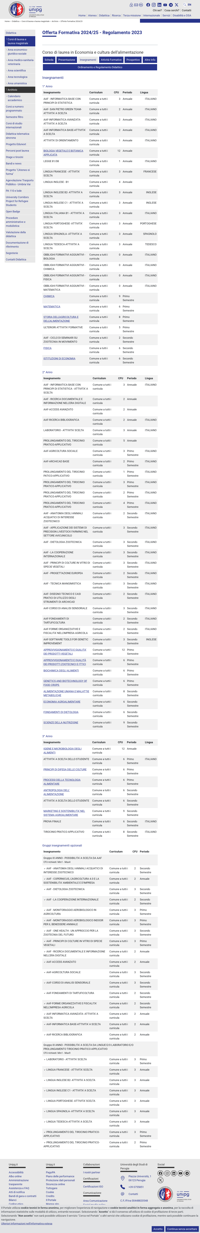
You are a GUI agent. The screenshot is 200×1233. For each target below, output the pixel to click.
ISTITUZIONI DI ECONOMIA (59, 358)
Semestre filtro (14, 117)
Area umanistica (17, 83)
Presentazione (66, 59)
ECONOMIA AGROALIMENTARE (61, 701)
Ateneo (92, 15)
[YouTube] (165, 4)
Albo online (15, 1176)
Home (82, 15)
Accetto (158, 1229)
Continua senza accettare (182, 1229)
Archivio (12, 89)
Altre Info (150, 59)
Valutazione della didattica (16, 234)
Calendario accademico (15, 98)
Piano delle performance (60, 1176)
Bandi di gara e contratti (22, 1196)
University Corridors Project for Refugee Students (17, 201)
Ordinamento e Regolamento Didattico (100, 67)
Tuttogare (51, 1188)
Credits (50, 1196)
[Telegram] (171, 4)
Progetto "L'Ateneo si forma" (18, 171)
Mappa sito (52, 1203)
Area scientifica (17, 70)
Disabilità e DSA (182, 15)
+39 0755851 (136, 1187)
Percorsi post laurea (17, 150)
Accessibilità (16, 1172)
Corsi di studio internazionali (14, 125)
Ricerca (116, 15)
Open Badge (13, 211)
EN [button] (189, 4)
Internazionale (151, 15)
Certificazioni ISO (93, 1186)
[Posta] (136, 4)
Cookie (50, 1192)
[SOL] (141, 4)
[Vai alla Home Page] (26, 9)
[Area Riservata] (131, 4)
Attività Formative (111, 59)
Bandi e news (13, 163)
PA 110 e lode (14, 190)
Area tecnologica (17, 76)
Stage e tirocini (14, 157)
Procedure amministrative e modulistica (15, 221)
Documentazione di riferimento (17, 244)
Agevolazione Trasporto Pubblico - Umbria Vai (20, 182)
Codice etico (16, 1203)
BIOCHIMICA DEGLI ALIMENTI (61, 670)
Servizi (166, 15)
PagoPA (50, 1172)
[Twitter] (176, 4)
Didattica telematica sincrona (17, 135)
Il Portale (51, 1200)
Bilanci (12, 1200)
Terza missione (132, 15)
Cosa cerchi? (171, 10)
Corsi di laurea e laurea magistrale (18, 41)
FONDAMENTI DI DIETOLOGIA (60, 712)
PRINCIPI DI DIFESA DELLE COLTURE (65, 769)
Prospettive (133, 59)
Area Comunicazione (95, 1200)
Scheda (49, 59)
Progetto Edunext (16, 144)
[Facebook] (148, 4)
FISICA (47, 348)
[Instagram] (154, 4)
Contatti (186, 10)
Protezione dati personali (60, 1180)
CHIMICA (48, 296)
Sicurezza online (55, 1184)
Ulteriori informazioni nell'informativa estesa (26, 1223)
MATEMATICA (51, 306)
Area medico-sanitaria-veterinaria (21, 62)
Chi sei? (157, 10)
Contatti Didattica (16, 259)
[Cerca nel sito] (185, 4)
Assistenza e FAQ (19, 1188)
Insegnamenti (88, 59)
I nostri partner (91, 1172)
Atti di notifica (17, 1192)
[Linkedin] (159, 4)
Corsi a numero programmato (15, 108)
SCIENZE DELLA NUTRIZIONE (60, 722)
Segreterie (12, 253)
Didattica (104, 15)
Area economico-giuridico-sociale (18, 51)
